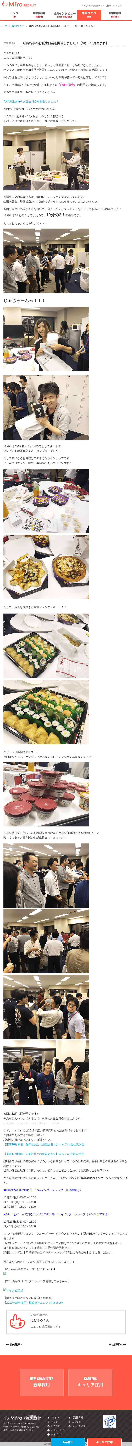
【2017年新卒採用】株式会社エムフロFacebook (33, 1302)
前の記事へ (16, 1344)
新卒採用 (67, 1442)
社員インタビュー (59, 1430)
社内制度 (55, 1426)
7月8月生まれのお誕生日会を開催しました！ (31, 101)
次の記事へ (116, 1344)
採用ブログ (56, 1434)
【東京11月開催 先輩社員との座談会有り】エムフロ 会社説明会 (43, 1153)
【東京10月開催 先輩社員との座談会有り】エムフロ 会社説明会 (43, 1144)
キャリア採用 (104, 1442)
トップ (54, 1422)
